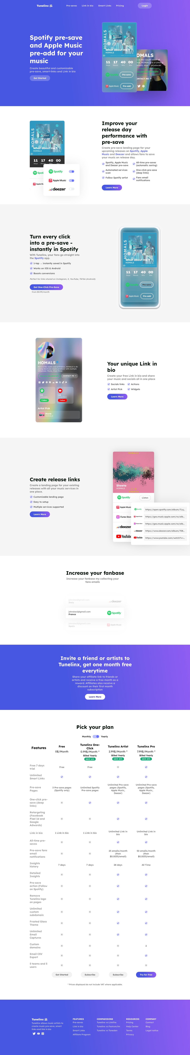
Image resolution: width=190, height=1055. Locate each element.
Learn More (112, 187)
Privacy (130, 1034)
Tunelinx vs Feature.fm (108, 1026)
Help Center (132, 1026)
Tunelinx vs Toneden (107, 1030)
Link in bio (87, 5)
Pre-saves (71, 5)
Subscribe (90, 974)
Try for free (146, 974)
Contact (150, 1022)
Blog (148, 1026)
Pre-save (126, 74)
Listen (145, 497)
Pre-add (127, 86)
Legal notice (152, 1030)
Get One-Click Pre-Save (46, 287)
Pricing (120, 5)
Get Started (40, 78)
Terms (129, 1030)
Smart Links (104, 5)
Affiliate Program (82, 1034)
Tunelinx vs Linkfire (106, 1022)
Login (145, 5)
